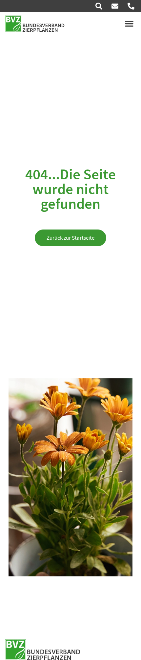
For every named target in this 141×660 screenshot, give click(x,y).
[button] (129, 23)
